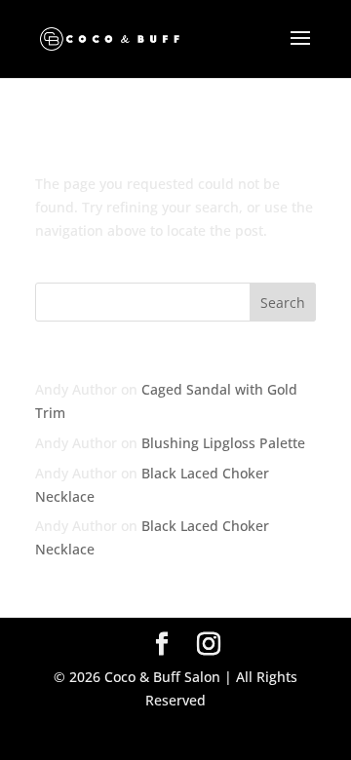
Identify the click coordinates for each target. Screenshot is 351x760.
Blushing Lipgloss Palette (223, 443)
